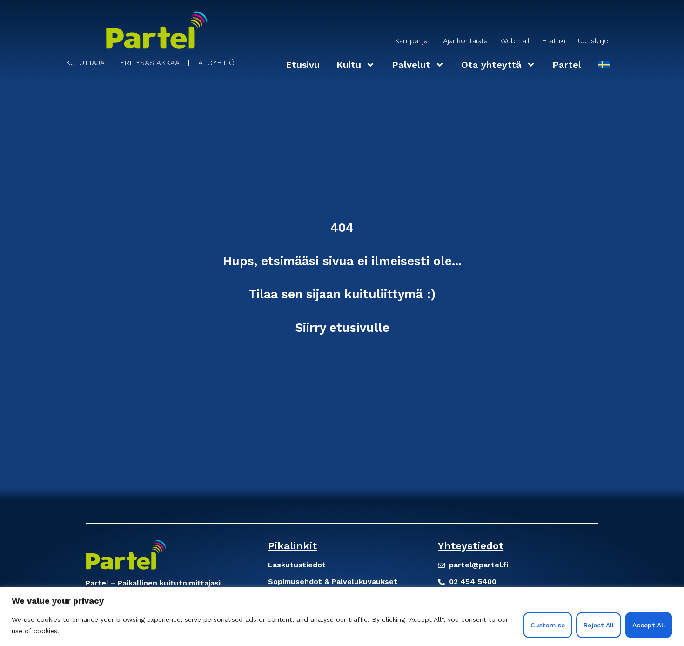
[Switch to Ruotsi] (603, 64)
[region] (342, 616)
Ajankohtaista (465, 40)
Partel (566, 64)
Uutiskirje (593, 40)
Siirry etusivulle (342, 327)
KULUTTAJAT (87, 62)
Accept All (648, 625)
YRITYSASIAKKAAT (151, 62)
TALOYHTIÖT (216, 62)
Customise (547, 625)
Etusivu (303, 64)
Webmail (515, 40)
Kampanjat (412, 40)
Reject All (598, 625)
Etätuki (553, 40)
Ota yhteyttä (491, 64)
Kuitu (348, 64)
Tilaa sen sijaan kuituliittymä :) (342, 294)
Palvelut (411, 64)
